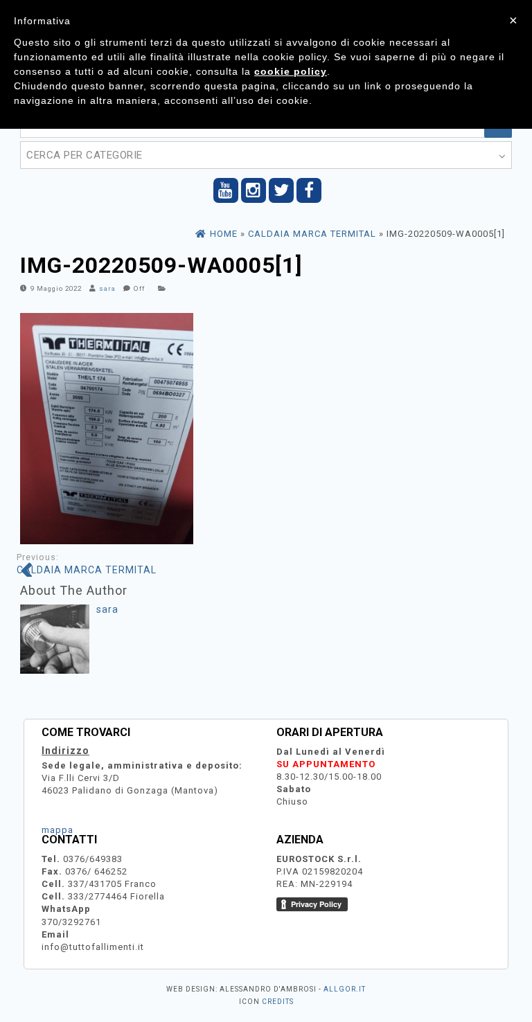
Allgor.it (344, 989)
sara (107, 288)
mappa (57, 830)
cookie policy (290, 71)
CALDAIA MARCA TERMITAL (87, 563)
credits (278, 1001)
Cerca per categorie (84, 155)
